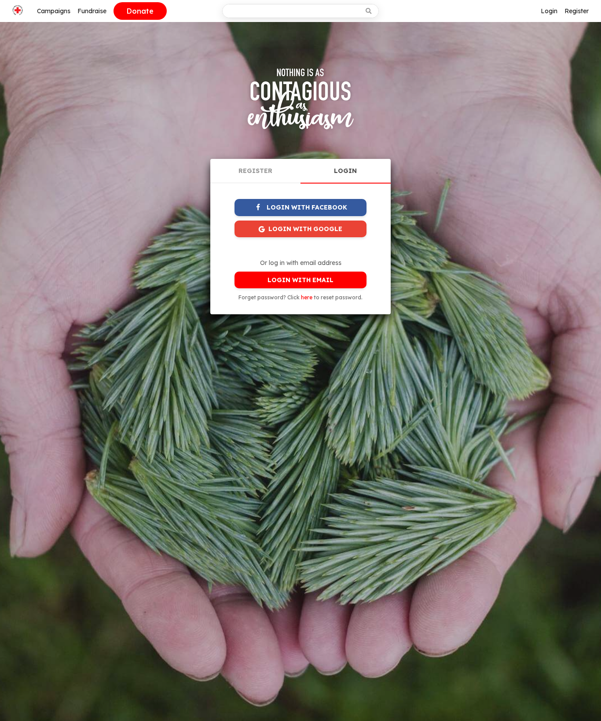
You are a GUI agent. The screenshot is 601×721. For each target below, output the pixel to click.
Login (549, 11)
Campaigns (53, 11)
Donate (140, 11)
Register (576, 11)
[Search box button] (369, 11)
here (306, 297)
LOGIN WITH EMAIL (300, 280)
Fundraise (91, 11)
